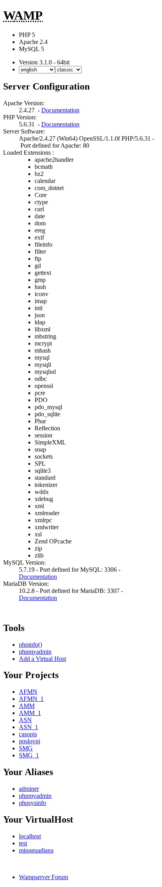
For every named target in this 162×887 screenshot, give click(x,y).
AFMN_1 (31, 698)
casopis (28, 734)
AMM (27, 705)
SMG (26, 748)
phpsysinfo (32, 802)
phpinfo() (30, 644)
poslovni (29, 741)
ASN (25, 720)
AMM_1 (30, 713)
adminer (29, 788)
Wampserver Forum (43, 877)
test (23, 843)
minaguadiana (36, 850)
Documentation (60, 110)
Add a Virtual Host (42, 658)
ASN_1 (28, 727)
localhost (30, 836)
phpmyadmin (35, 651)
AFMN (28, 691)
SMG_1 (29, 755)
